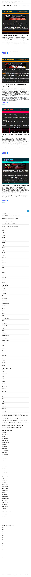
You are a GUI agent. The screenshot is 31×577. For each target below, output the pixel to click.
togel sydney (14, 95)
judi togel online (24, 90)
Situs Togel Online (4, 436)
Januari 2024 (3, 237)
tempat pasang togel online (7, 425)
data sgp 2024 (4, 411)
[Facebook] (2, 53)
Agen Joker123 (4, 290)
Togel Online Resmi (4, 446)
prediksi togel (25, 94)
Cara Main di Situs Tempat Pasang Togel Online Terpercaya (9, 223)
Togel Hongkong (4, 362)
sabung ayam (3, 348)
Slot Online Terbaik (4, 452)
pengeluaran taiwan (5, 94)
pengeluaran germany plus (22, 143)
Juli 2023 (3, 245)
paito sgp (3, 398)
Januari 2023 (3, 255)
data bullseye (13, 38)
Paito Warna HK (5, 42)
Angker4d (3, 295)
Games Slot (3, 308)
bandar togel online (18, 415)
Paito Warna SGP (20, 42)
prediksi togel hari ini (4, 338)
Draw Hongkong (4, 305)
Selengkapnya (3, 104)
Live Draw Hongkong (4, 323)
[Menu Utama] (28, 1)
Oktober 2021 (3, 280)
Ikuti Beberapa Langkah (5, 476)
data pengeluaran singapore (5, 303)
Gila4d (2, 310)
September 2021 (4, 282)
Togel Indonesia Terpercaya (5, 498)
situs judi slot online (25, 422)
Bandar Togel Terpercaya (25, 415)
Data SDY (9, 39)
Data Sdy (3, 376)
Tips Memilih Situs (4, 482)
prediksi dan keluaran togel (5, 335)
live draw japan (4, 406)
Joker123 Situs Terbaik (5, 486)
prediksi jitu (21, 94)
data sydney (19, 39)
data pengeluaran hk (22, 89)
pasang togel (4, 422)
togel (2, 358)
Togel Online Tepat (4, 504)
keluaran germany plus (12, 40)
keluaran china (7, 40)
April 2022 (3, 270)
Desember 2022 (4, 257)
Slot (2, 350)
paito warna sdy (16, 42)
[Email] (5, 53)
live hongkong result (4, 325)
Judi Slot (3, 315)
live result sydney (20, 91)
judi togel (26, 39)
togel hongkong (20, 144)
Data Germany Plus (20, 38)
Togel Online (23, 37)
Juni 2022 (3, 267)
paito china (5, 41)
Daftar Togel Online (4, 478)
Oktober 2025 (3, 230)
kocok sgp (3, 403)
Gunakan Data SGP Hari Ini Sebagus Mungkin (15, 185)
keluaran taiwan (17, 40)
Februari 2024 (3, 235)
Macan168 (3, 330)
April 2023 (3, 250)
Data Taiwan (23, 39)
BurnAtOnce (7, 416)
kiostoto (3, 420)
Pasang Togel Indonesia (5, 496)
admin (4, 37)
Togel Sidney (3, 365)
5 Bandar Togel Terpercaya (5, 286)
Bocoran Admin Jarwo (5, 450)
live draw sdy (10, 420)
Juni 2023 (3, 247)
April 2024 (3, 232)
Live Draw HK (7, 420)
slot (28, 422)
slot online (12, 423)
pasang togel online (10, 422)
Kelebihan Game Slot (4, 472)
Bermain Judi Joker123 (5, 490)
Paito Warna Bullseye (20, 41)
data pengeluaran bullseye (5, 300)
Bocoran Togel (3, 522)
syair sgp (3, 531)
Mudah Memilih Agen (4, 500)
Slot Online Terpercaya (5, 440)
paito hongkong (9, 41)
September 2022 (4, 262)
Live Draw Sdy (3, 383)
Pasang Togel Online (4, 333)
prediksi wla (3, 343)
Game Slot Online (4, 468)
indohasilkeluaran (8, 418)
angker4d (21, 414)
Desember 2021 (4, 277)
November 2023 (4, 240)
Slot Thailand (3, 353)
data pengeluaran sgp (5, 39)
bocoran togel (5, 38)
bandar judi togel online (6, 415)
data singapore (16, 39)
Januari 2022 (3, 275)
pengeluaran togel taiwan (11, 94)
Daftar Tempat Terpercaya (5, 464)
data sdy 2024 (4, 408)
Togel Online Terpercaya (5, 438)
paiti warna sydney (25, 91)
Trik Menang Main (4, 508)
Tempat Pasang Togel (4, 355)
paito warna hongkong (11, 42)
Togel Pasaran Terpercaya (5, 442)
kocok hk (3, 401)
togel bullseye (3, 360)
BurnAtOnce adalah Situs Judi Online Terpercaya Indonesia (12, 1)
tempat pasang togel (19, 423)
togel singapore (10, 95)
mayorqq (22, 420)
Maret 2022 (3, 272)
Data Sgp (12, 39)
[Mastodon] (4, 53)
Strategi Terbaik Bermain (5, 488)
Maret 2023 (3, 252)
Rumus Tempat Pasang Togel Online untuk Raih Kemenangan (10, 226)
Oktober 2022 (3, 260)
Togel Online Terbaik (4, 494)
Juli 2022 (3, 265)
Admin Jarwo (3, 288)
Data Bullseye (3, 369)
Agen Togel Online (4, 293)
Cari (28, 210)
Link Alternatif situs (4, 480)
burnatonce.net (9, 38)
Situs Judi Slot (3, 460)
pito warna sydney (17, 94)
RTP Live (3, 345)
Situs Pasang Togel (4, 462)
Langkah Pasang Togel (5, 506)
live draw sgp (21, 40)
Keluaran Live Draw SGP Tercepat (6, 318)
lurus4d (3, 328)
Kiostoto (3, 320)
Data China (3, 371)
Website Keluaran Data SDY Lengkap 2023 (15, 35)
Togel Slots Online (4, 444)
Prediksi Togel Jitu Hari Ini (5, 340)
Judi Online (20, 37)
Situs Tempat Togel (4, 458)
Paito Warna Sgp (4, 393)
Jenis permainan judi (4, 470)
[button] (28, 1)
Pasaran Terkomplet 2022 (5, 448)
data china (16, 38)
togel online (6, 95)
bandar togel (12, 415)
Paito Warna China (22, 92)
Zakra (27, 574)
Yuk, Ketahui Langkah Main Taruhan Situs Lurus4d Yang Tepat (10, 218)
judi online (16, 418)
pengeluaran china (20, 93)
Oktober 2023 (3, 242)
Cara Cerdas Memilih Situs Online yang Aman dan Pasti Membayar (10, 215)
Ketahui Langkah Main (5, 502)
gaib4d (2, 541)
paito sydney (16, 41)
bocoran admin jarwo (4, 298)
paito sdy (12, 41)
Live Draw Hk (3, 381)
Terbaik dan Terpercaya (5, 484)
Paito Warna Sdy (4, 391)
